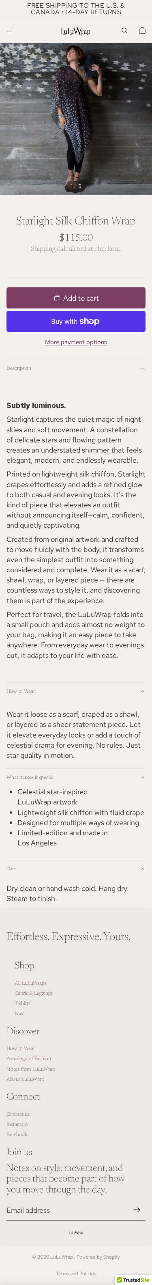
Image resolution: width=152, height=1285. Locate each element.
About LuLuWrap (25, 1079)
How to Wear (20, 691)
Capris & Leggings (34, 993)
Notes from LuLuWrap (30, 1069)
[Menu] (9, 30)
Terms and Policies (76, 1273)
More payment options (76, 342)
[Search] (124, 30)
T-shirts (22, 1003)
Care (11, 869)
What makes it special (30, 777)
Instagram (17, 1124)
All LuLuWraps (31, 983)
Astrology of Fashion (28, 1059)
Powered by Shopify (98, 1257)
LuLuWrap (62, 1257)
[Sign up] (137, 1210)
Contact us (18, 1114)
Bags (19, 1013)
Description (18, 368)
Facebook (17, 1134)
